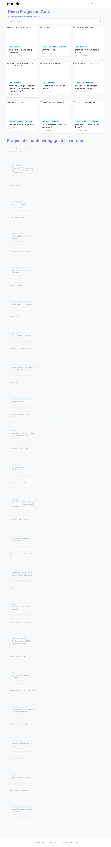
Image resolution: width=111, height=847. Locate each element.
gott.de (13, 4)
